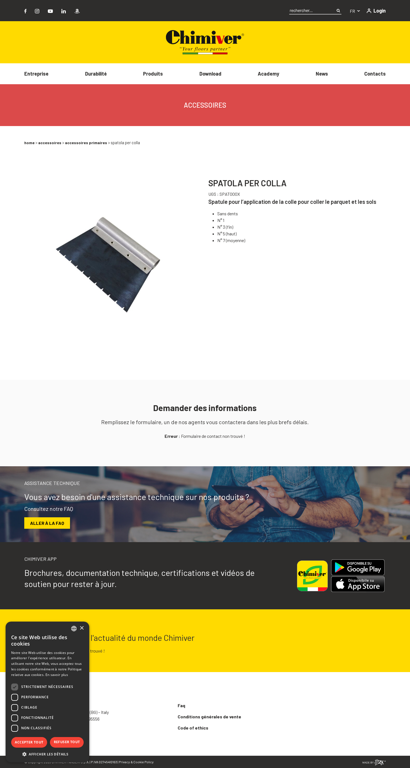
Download (210, 74)
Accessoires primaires (86, 142)
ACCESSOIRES (49, 142)
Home (29, 142)
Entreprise (36, 74)
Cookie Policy (143, 762)
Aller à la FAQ (47, 523)
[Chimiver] (205, 41)
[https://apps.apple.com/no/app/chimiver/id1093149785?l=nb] (360, 584)
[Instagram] (37, 10)
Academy (268, 74)
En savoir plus (56, 674)
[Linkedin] (63, 10)
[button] (47, 754)
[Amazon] (77, 10)
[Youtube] (50, 10)
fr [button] (353, 11)
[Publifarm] (374, 761)
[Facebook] (25, 10)
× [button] (81, 628)
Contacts (375, 74)
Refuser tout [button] (67, 742)
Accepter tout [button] (29, 742)
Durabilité (96, 74)
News (322, 74)
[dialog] (47, 692)
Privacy (124, 762)
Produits (153, 74)
